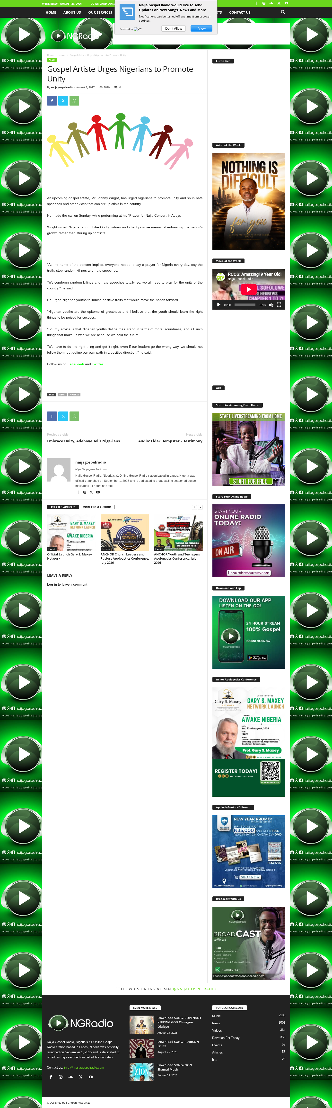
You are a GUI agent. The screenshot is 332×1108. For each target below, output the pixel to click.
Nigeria (74, 394)
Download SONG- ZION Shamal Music (174, 1067)
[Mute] (271, 304)
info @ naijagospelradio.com (84, 1067)
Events (52, 549)
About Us (72, 12)
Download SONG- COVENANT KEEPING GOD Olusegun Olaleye (179, 1022)
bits (214, 1060)
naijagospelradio (62, 87)
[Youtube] (286, 3)
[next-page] (200, 507)
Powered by (127, 29)
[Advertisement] (125, 182)
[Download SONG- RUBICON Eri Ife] (142, 1048)
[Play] (218, 304)
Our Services (100, 12)
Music (216, 1016)
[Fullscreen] (279, 304)
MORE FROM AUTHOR (97, 507)
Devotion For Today (226, 1038)
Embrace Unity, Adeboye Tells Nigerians (83, 440)
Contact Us (240, 12)
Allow (202, 28)
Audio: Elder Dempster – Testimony (170, 440)
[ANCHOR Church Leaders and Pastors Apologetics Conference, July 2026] (125, 532)
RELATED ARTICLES (63, 507)
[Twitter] (279, 3)
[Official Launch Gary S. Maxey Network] (71, 532)
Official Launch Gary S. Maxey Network (69, 556)
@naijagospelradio (195, 988)
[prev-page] (194, 507)
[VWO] (139, 29)
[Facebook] (256, 3)
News (62, 55)
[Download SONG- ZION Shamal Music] (142, 1072)
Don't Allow (173, 28)
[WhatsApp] (74, 101)
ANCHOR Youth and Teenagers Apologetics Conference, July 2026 (177, 558)
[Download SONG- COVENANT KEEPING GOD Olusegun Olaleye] (142, 1025)
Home (51, 12)
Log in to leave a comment (67, 584)
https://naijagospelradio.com (91, 469)
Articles (217, 1052)
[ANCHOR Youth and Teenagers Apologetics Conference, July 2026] (178, 532)
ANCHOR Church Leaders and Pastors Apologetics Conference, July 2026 (125, 558)
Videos (217, 1030)
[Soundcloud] (271, 3)
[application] (248, 289)
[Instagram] (264, 3)
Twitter (97, 364)
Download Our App (105, 3)
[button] (283, 12)
